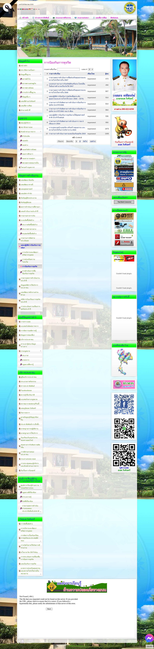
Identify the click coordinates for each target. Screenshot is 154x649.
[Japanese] (37, 9)
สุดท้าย (92, 141)
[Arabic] (21, 9)
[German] (30, 9)
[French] (27, 9)
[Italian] (34, 9)
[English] (25, 9)
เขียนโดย (90, 74)
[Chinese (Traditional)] (23, 9)
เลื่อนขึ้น (149, 647)
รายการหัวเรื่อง (54, 74)
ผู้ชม (107, 74)
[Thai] (18, 9)
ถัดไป (85, 141)
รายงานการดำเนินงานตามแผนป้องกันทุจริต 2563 (67, 134)
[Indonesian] (32, 9)
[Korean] (39, 9)
